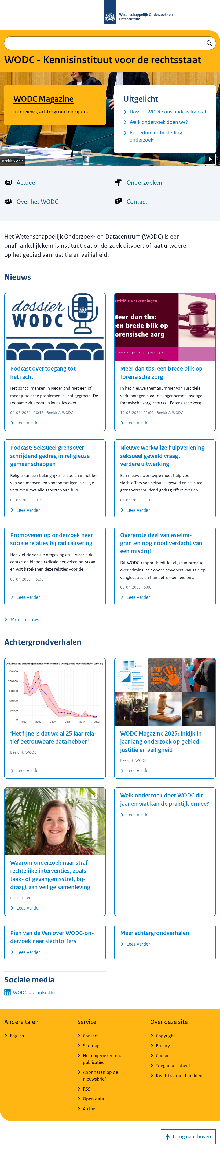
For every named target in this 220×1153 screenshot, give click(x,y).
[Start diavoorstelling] (210, 159)
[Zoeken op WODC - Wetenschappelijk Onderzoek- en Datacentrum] (209, 43)
